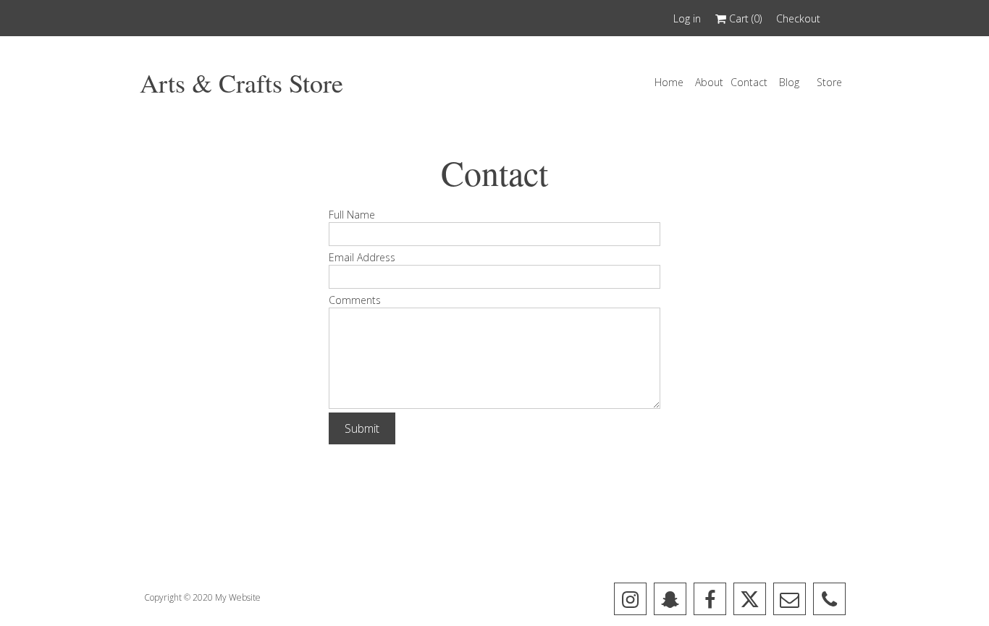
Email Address (362, 257)
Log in (687, 18)
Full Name (352, 214)
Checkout (798, 18)
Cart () (744, 18)
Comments (355, 300)
